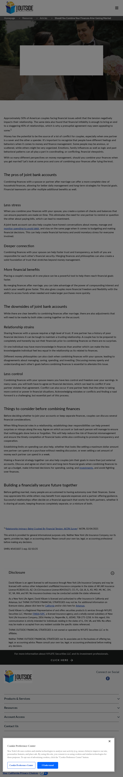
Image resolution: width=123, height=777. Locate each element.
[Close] (109, 741)
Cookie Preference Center (21, 765)
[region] (59, 755)
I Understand (48, 765)
